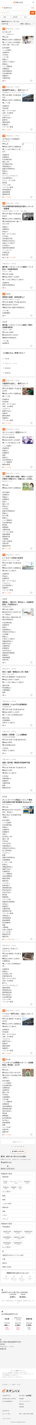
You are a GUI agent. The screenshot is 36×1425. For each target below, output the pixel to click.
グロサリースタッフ (10, 949)
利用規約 (21, 1398)
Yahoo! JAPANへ (6, 1418)
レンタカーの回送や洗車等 (12, 558)
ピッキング (6, 32)
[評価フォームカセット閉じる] (33, 1272)
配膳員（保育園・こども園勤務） (15, 735)
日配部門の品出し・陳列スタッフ (15, 383)
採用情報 (21, 1406)
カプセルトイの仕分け (11, 139)
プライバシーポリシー (25, 1401)
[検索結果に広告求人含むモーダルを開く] (7, 24)
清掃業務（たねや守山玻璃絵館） (15, 704)
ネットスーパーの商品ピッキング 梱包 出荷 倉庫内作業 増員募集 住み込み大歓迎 (17, 802)
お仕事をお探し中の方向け (9, 1398)
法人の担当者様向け (7, 1401)
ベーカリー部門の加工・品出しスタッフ (17, 1014)
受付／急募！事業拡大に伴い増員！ (16, 672)
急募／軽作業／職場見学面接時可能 (16, 763)
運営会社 (21, 1404)
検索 (32, 12)
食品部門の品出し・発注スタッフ (15, 90)
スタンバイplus (6, 1413)
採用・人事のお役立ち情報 (26, 1413)
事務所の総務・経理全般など (13, 297)
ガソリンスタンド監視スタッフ (14, 432)
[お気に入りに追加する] (31, 80)
